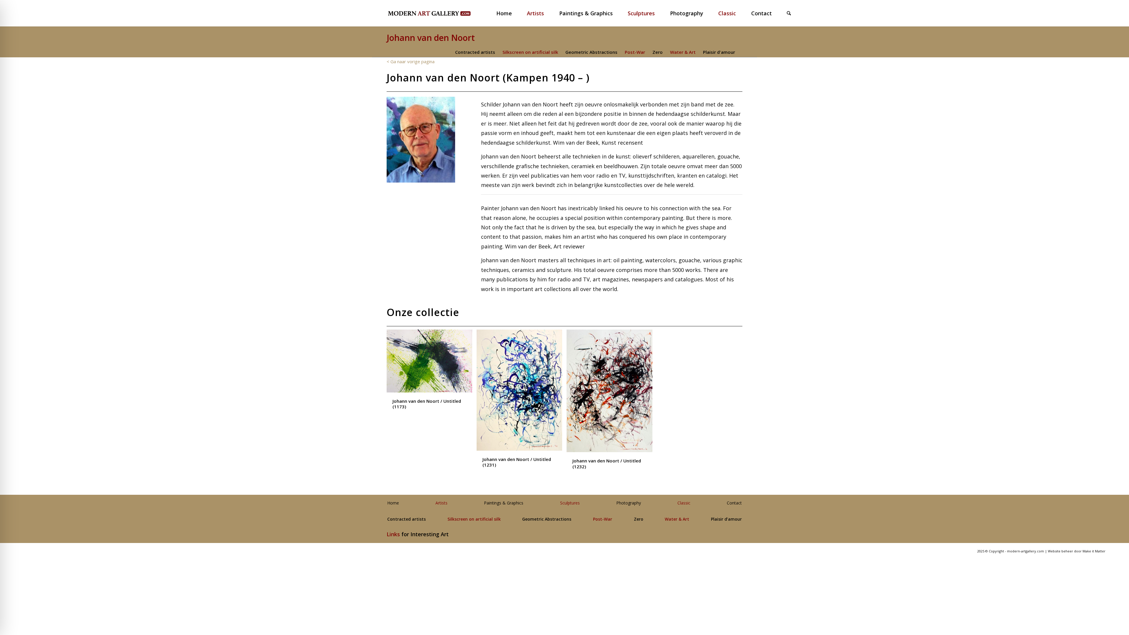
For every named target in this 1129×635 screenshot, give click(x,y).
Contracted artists (475, 52)
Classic (683, 503)
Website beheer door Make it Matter (1076, 551)
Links (393, 534)
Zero (657, 52)
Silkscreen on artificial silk (530, 52)
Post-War (635, 52)
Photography (628, 503)
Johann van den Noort (431, 37)
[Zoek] (789, 13)
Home (393, 503)
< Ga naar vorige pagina (411, 61)
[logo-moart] (445, 13)
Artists (441, 503)
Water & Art (683, 52)
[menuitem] (507, 13)
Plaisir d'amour (719, 52)
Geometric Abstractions (591, 52)
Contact (734, 503)
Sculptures (570, 503)
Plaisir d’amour (726, 519)
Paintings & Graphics (503, 503)
